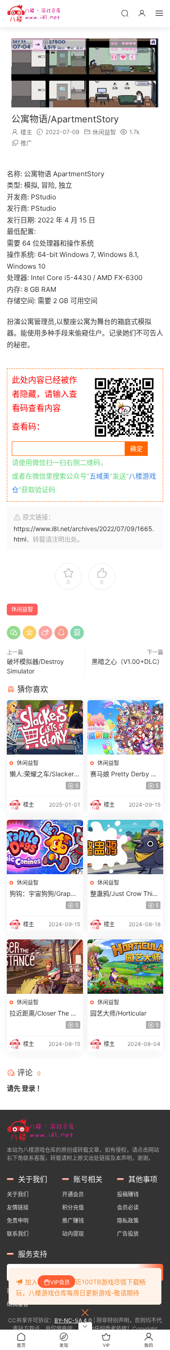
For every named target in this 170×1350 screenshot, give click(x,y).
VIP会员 (60, 1282)
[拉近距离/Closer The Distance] (45, 966)
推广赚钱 (73, 1220)
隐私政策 (128, 1220)
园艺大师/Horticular (118, 1013)
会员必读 (128, 1207)
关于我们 (18, 1194)
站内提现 (73, 1233)
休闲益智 (104, 131)
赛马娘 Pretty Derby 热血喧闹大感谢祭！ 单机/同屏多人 (124, 774)
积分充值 (73, 1207)
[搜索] (125, 13)
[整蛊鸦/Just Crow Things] (125, 847)
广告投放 (128, 1233)
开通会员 (73, 1194)
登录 (28, 1088)
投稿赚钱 (128, 1194)
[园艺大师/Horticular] (125, 966)
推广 (26, 142)
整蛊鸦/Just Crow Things (125, 894)
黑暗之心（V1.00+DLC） (127, 661)
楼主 (26, 131)
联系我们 (18, 1233)
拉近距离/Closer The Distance (45, 1013)
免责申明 (18, 1220)
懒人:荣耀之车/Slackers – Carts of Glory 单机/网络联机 (44, 774)
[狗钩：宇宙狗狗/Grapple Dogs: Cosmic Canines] (45, 847)
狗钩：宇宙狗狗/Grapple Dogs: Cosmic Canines (45, 894)
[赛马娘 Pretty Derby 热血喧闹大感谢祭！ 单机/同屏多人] (125, 727)
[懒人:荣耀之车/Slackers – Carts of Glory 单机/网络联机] (45, 727)
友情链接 (18, 1207)
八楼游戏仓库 (34, 13)
